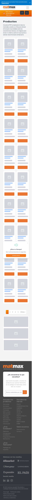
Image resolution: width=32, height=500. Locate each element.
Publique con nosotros (7, 448)
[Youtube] (8, 480)
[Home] (9, 8)
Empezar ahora (5, 3)
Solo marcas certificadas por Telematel (10, 13)
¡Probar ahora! (16, 255)
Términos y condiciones (9, 497)
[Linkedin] (4, 480)
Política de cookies (15, 492)
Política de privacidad (8, 494)
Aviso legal (6, 492)
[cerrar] (30, 3)
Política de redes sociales (10, 496)
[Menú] (27, 7)
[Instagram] (12, 480)
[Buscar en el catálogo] (25, 392)
